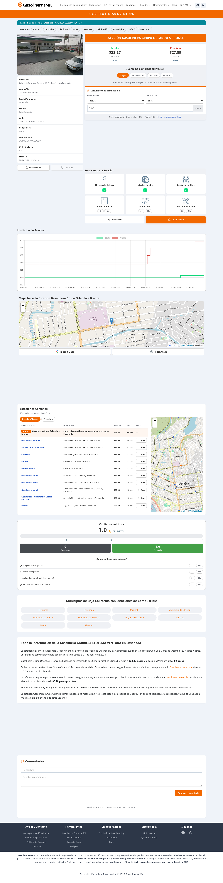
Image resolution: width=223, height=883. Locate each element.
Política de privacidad (36, 837)
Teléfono (68, 167)
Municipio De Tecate (43, 617)
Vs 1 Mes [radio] (154, 75)
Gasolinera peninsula (31, 440)
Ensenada (48, 22)
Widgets (74, 846)
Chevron (25, 454)
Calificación (102, 29)
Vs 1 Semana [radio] (138, 75)
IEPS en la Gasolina (113, 4)
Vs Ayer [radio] (123, 75)
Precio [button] (118, 425)
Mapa (75, 29)
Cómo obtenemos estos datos (169, 117)
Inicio (22, 22)
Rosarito (180, 617)
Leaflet (174, 345)
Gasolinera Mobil (29, 475)
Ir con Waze (161, 351)
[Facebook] (197, 5)
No (107, 211)
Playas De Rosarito (134, 617)
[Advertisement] (145, 144)
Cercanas (87, 29)
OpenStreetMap (186, 345)
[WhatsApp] (203, 5)
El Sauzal (43, 609)
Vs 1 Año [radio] (167, 75)
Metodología (149, 833)
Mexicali (134, 609)
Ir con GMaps (67, 351)
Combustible (93, 95)
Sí (100, 211)
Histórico (63, 29)
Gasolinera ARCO (29, 482)
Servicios (49, 29)
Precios (36, 29)
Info (131, 29)
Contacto (36, 846)
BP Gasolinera (28, 468)
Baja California (34, 22)
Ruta (143, 440)
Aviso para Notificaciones (36, 833)
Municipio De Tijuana (89, 617)
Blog (174, 4)
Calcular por (151, 95)
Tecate (43, 625)
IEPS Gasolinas (73, 837)
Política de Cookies (36, 842)
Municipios (118, 29)
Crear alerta (178, 219)
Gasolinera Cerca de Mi (74, 833)
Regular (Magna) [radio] (30, 419)
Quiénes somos (149, 837)
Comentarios (144, 29)
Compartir (116, 219)
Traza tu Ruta (74, 842)
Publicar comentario (188, 793)
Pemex (24, 461)
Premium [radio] (48, 419)
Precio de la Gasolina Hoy (73, 4)
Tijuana (89, 625)
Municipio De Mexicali (180, 609)
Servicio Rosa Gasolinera (33, 447)
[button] (111, 321)
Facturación (95, 4)
